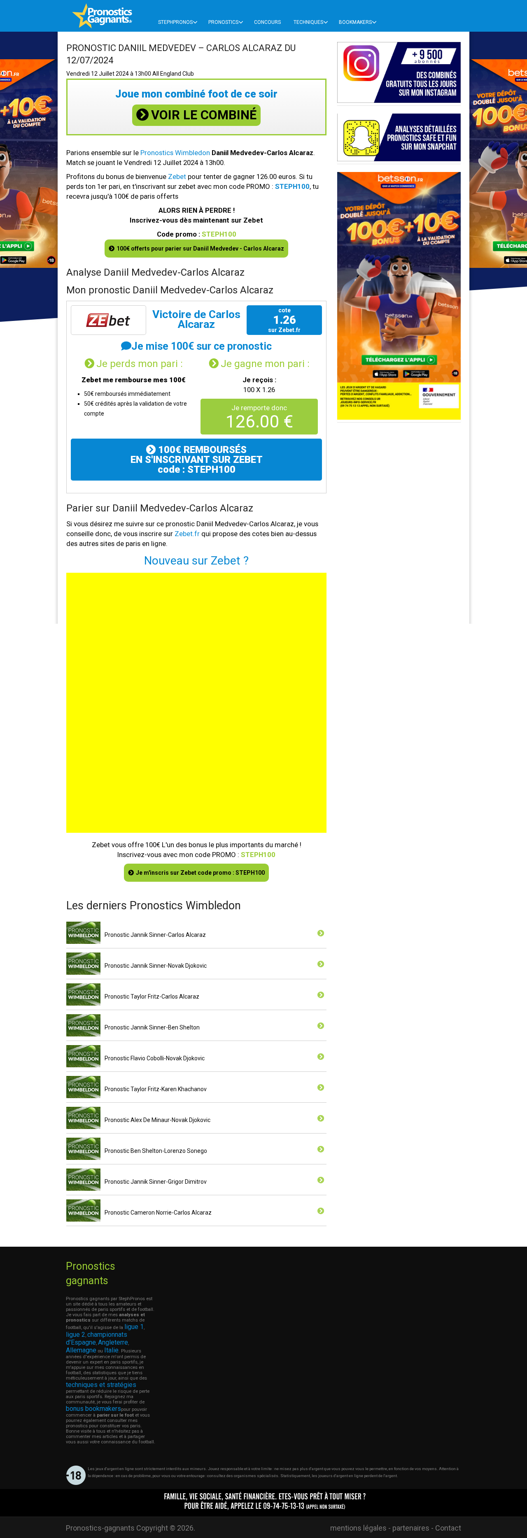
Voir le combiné (204, 115)
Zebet (177, 176)
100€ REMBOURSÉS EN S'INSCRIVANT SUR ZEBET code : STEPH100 (197, 459)
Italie (111, 1350)
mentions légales (358, 1528)
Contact (448, 1528)
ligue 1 (134, 1327)
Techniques (308, 22)
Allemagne (81, 1350)
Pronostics (223, 22)
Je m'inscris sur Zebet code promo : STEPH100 (200, 872)
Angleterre (113, 1342)
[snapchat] (399, 159)
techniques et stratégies (101, 1385)
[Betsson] (399, 417)
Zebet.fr (187, 534)
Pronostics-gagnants (100, 1528)
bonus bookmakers (93, 1409)
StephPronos (175, 22)
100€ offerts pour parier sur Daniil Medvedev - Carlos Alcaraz (200, 248)
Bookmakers (355, 22)
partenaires (410, 1528)
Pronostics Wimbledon (175, 153)
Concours (267, 22)
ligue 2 (75, 1334)
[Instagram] (399, 101)
